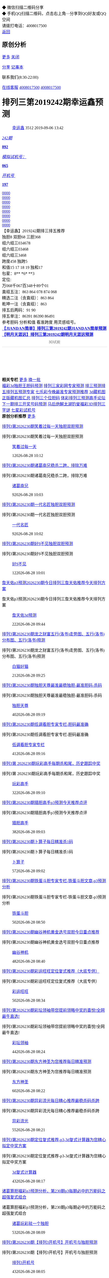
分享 (6, 67)
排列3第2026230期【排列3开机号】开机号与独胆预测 (49, 1242)
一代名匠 (20, 525)
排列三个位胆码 (45, 398)
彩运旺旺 (20, 991)
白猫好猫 (20, 666)
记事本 (17, 67)
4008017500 (29, 87)
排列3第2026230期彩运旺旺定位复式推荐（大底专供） (50, 971)
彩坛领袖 (20, 1043)
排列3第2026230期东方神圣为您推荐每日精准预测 (46, 1061)
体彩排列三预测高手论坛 (83, 398)
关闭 (15, 57)
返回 (6, 32)
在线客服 (10, 87)
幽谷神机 (20, 952)
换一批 (34, 380)
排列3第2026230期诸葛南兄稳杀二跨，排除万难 (44, 465)
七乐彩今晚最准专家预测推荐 (61, 392)
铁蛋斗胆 (20, 913)
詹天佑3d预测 (24, 615)
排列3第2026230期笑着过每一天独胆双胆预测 (42, 426)
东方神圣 (20, 1082)
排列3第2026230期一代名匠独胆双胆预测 (38, 504)
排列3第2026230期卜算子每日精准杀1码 (37, 842)
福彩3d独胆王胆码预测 (22, 386)
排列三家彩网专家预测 (64, 386)
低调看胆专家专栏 (28, 745)
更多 (6, 57)
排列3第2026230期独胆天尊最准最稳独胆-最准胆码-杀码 (52, 685)
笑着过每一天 (24, 447)
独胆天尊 (20, 705)
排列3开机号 (23, 1262)
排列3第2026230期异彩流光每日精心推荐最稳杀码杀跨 (50, 1101)
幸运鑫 (18, 128)
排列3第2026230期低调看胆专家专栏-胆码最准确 (45, 724)
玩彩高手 (20, 784)
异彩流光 (20, 1121)
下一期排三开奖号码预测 (24, 404)
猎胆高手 (20, 823)
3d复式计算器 (24, 1172)
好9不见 (19, 564)
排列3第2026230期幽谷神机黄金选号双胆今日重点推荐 (50, 932)
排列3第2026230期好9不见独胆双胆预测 (37, 544)
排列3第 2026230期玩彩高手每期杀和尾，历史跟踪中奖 (51, 763)
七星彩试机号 (23, 410)
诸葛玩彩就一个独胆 (30, 1223)
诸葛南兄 (20, 486)
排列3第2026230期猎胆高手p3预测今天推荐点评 (44, 802)
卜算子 (18, 862)
